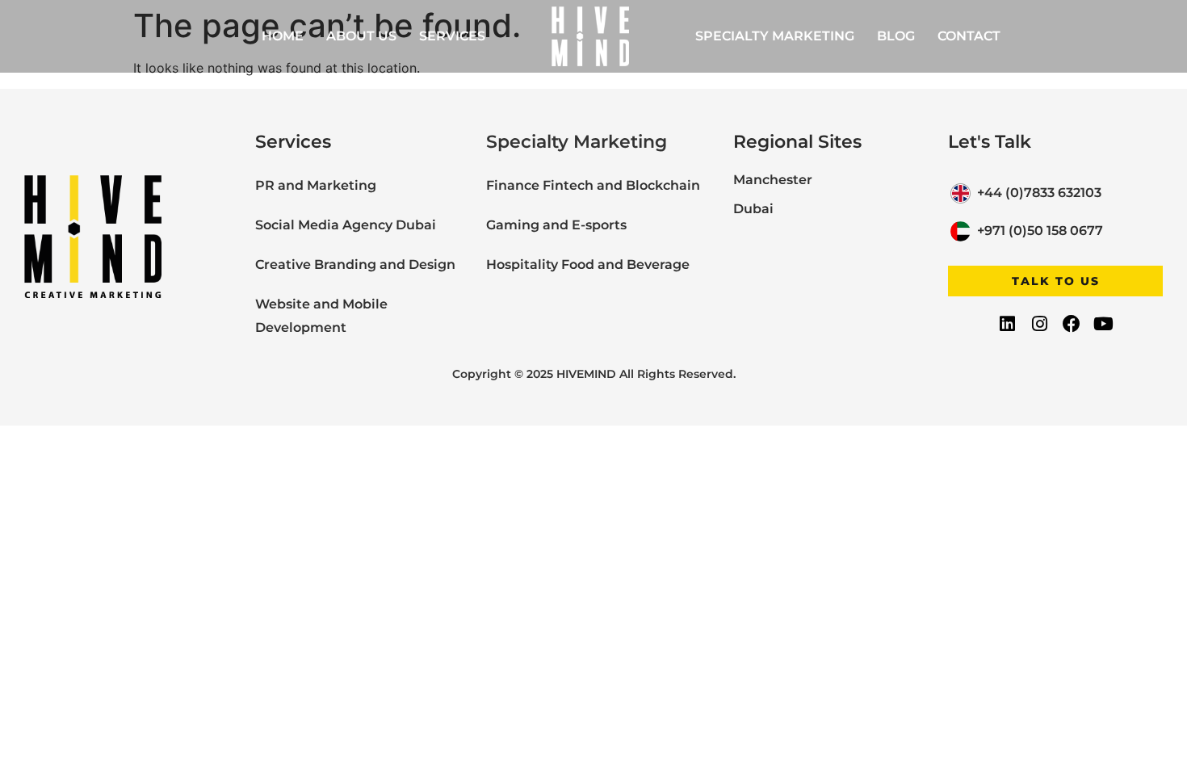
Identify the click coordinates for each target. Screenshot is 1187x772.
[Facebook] (1071, 323)
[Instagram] (1039, 323)
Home (283, 36)
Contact (968, 36)
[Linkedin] (1007, 323)
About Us (361, 36)
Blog (896, 36)
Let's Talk (989, 142)
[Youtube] (1103, 323)
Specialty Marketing (774, 36)
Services (452, 36)
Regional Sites (797, 142)
